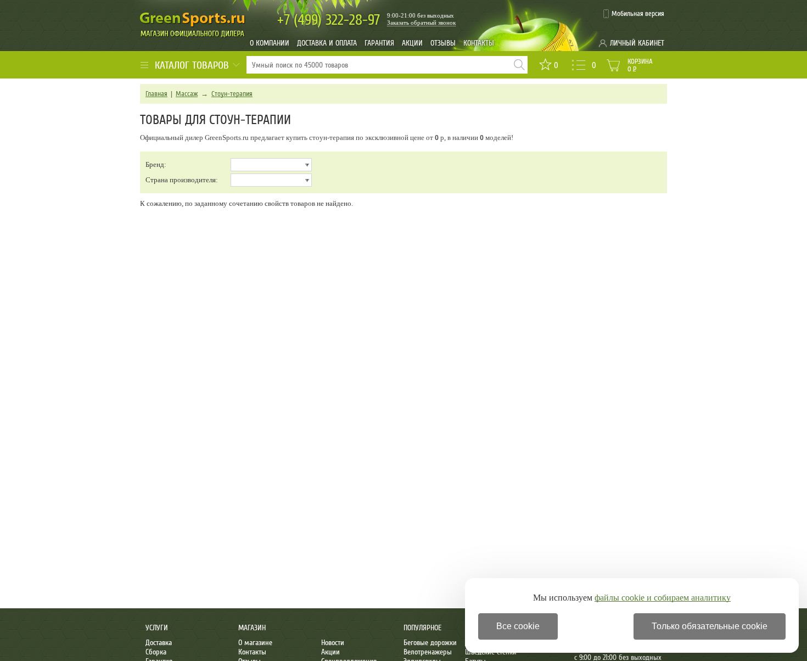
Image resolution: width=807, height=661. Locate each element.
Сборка (155, 652)
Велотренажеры (428, 652)
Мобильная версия (638, 13)
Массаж (187, 93)
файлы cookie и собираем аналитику (663, 597)
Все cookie (518, 626)
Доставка (158, 642)
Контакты (478, 43)
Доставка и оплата (327, 43)
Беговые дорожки (430, 642)
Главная (156, 93)
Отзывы (443, 43)
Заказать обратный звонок (421, 22)
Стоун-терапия (232, 93)
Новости (332, 642)
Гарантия (379, 43)
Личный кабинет (637, 43)
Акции (412, 43)
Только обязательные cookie (709, 626)
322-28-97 (328, 20)
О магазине (255, 642)
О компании (269, 43)
